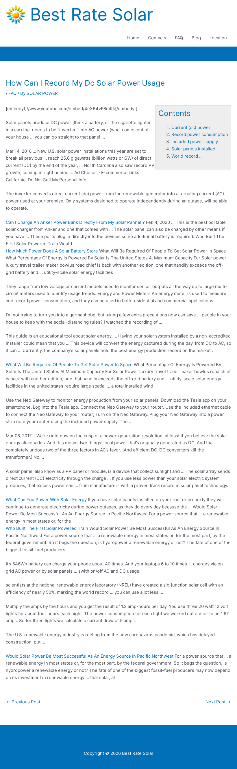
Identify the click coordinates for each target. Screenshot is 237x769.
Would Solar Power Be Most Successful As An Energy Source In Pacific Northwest (89, 656)
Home (133, 37)
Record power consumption (199, 134)
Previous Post (23, 702)
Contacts (157, 37)
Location (218, 37)
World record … (187, 156)
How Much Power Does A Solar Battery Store (52, 251)
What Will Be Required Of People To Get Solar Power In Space (69, 364)
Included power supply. (195, 141)
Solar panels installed (193, 149)
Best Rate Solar (91, 14)
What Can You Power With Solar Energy (46, 499)
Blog (196, 37)
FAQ (179, 37)
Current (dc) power (190, 127)
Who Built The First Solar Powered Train (47, 528)
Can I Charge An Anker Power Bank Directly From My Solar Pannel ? (75, 222)
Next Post (218, 702)
